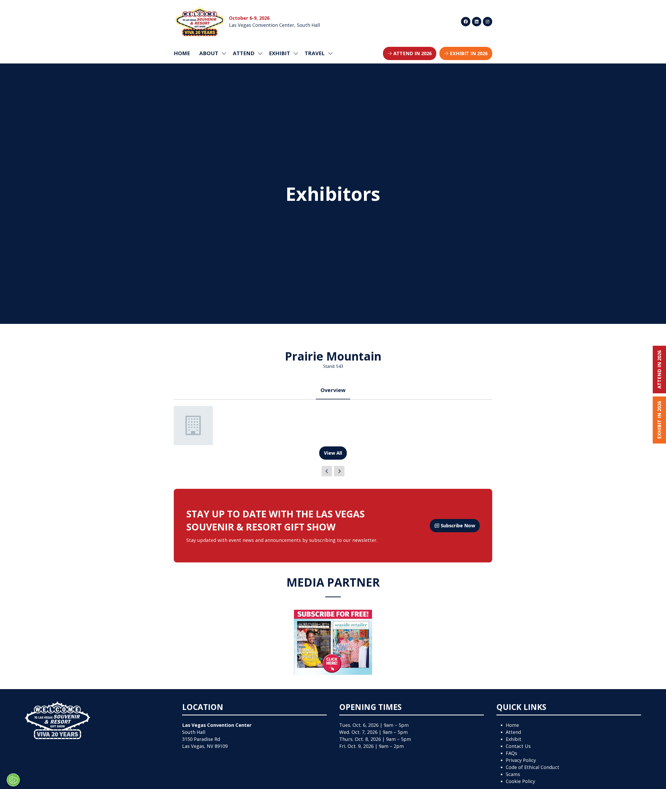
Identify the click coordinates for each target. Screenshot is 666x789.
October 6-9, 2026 (249, 18)
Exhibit (513, 739)
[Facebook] (465, 21)
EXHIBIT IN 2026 (659, 420)
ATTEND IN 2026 (659, 369)
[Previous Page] (327, 471)
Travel (315, 53)
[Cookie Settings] (13, 779)
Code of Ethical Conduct (532, 767)
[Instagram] (487, 21)
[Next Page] (339, 471)
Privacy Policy (521, 760)
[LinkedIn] (476, 21)
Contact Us (518, 746)
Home (182, 53)
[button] (409, 53)
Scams (513, 774)
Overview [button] (333, 390)
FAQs (511, 753)
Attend (513, 732)
